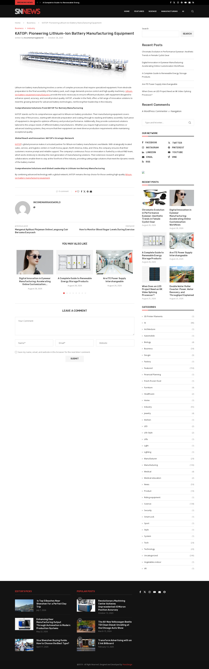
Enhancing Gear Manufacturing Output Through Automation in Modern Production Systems (53, 624)
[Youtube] (186, 2)
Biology (169, 342)
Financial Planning (169, 374)
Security (169, 510)
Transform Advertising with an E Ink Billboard (115, 642)
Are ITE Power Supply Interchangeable (159, 84)
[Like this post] (78, 191)
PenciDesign (127, 664)
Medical (169, 471)
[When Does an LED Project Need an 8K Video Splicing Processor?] (154, 274)
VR (169, 568)
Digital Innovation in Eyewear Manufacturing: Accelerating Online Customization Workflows (180, 217)
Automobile (169, 335)
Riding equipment (169, 497)
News (169, 484)
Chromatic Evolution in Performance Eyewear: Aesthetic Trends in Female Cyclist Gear (153, 216)
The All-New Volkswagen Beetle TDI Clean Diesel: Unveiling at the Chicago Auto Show (115, 625)
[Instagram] (178, 2)
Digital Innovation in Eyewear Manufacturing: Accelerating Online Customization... (35, 281)
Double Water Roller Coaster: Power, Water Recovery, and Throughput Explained (182, 291)
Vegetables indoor (169, 562)
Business (31, 22)
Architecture (169, 329)
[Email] (189, 2)
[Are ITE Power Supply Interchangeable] (114, 262)
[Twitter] (174, 2)
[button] (37, 2)
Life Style (169, 432)
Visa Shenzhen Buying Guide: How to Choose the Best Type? (52, 642)
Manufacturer (169, 458)
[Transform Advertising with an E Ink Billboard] (86, 645)
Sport (169, 523)
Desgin (169, 355)
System (169, 536)
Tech (169, 542)
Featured (139, 11)
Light (169, 445)
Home (127, 11)
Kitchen (169, 419)
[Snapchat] (164, 592)
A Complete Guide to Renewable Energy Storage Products (70, 3)
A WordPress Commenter (154, 111)
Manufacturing (169, 11)
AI (183, 11)
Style (169, 529)
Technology (169, 549)
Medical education (169, 478)
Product (169, 491)
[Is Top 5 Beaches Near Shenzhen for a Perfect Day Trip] (24, 605)
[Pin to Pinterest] (88, 191)
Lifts (169, 439)
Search (145, 28)
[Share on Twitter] (84, 191)
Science (153, 11)
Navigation (176, 111)
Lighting (169, 452)
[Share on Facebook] (81, 191)
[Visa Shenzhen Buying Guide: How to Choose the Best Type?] (24, 645)
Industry (169, 406)
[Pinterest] (182, 2)
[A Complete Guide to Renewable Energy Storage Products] (74, 262)
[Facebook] (170, 2)
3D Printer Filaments (169, 316)
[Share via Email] (91, 191)
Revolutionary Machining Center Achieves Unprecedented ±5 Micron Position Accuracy (112, 605)
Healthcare (169, 393)
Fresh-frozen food (169, 381)
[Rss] (193, 2)
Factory (169, 361)
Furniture (169, 387)
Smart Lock (169, 516)
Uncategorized (169, 555)
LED (169, 426)
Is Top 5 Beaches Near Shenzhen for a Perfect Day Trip (51, 604)
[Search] (192, 11)
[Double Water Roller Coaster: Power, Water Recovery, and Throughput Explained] (182, 274)
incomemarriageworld (33, 37)
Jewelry (169, 413)
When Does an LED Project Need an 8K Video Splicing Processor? (152, 291)
